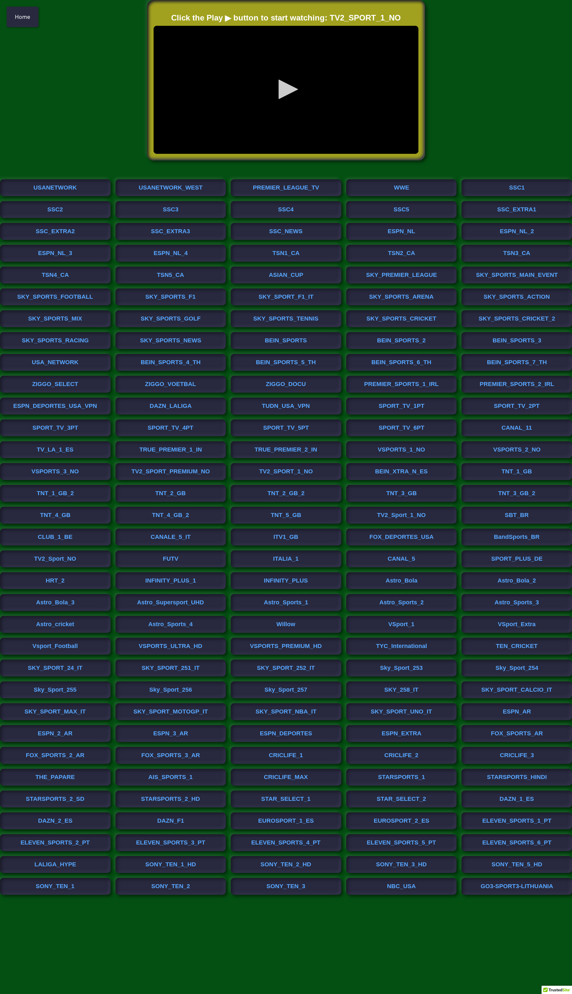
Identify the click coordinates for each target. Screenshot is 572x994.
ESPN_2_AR (55, 733)
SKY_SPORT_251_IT (171, 668)
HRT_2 (55, 580)
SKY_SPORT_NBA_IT (286, 711)
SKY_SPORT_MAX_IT (55, 711)
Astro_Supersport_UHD (170, 602)
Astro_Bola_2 (517, 580)
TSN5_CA (170, 275)
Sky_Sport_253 (401, 668)
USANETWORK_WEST (171, 187)
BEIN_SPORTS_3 (517, 340)
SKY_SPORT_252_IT (286, 668)
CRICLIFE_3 (517, 755)
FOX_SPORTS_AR (517, 733)
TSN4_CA (55, 275)
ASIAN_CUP (286, 275)
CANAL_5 (401, 558)
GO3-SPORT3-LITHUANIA (517, 886)
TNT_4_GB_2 (170, 515)
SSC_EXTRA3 (170, 231)
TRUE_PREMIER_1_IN (170, 449)
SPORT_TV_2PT (517, 406)
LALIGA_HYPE (55, 864)
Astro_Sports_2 (401, 602)
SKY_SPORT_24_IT (55, 668)
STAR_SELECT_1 (285, 799)
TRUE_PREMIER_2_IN (286, 449)
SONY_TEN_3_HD (401, 864)
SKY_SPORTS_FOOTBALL (55, 296)
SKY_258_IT (401, 689)
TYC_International (401, 646)
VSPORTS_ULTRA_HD (170, 646)
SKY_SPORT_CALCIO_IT (516, 689)
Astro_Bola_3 (55, 602)
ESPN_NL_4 (171, 253)
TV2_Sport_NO (55, 558)
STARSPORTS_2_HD (170, 799)
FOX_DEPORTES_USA (401, 537)
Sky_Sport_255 (55, 689)
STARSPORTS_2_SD (55, 799)
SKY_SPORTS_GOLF (171, 318)
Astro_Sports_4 (170, 624)
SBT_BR (517, 515)
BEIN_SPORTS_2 (401, 340)
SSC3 (170, 209)
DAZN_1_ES (517, 799)
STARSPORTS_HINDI (517, 777)
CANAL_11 (516, 427)
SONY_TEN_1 (55, 886)
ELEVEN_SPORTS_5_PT (401, 842)
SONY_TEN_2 (170, 886)
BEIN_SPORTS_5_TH (286, 362)
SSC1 (517, 187)
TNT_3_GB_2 (516, 493)
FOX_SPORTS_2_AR (55, 755)
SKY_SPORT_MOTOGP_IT (170, 711)
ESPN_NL (401, 231)
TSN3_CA (516, 253)
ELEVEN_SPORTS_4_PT (285, 842)
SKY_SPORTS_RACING (55, 340)
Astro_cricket (55, 624)
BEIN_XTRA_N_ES (401, 471)
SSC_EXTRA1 (516, 209)
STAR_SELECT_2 (401, 799)
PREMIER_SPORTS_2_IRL (517, 384)
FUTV (170, 558)
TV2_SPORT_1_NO (286, 471)
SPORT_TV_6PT (401, 427)
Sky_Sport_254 (517, 668)
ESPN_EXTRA (401, 733)
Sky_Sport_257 (285, 689)
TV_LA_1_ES (55, 449)
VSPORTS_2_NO (517, 449)
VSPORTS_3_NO (55, 471)
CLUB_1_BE (55, 537)
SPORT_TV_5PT (286, 427)
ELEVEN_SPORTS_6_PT (516, 842)
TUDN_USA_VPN (286, 406)
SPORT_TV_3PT (55, 427)
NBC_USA (401, 886)
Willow (285, 624)
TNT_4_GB (55, 515)
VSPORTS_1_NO (401, 449)
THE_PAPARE (55, 777)
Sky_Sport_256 (170, 689)
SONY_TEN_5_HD (517, 864)
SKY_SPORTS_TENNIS (285, 318)
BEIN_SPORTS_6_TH (401, 362)
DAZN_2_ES (55, 820)
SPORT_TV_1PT (401, 406)
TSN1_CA (286, 253)
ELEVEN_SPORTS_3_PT (170, 842)
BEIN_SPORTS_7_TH (517, 362)
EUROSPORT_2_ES (401, 820)
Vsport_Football (55, 646)
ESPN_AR (517, 711)
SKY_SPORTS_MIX (55, 318)
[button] (286, 89)
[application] (286, 90)
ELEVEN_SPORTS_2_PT (55, 842)
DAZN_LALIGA (171, 406)
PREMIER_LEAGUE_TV (286, 187)
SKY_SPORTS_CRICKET (401, 318)
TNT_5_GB (286, 515)
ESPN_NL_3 (55, 253)
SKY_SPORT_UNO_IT (401, 711)
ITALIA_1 (286, 558)
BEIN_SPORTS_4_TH (171, 362)
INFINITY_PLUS (286, 580)
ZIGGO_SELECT (55, 384)
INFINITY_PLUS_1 (170, 580)
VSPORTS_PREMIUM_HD (286, 646)
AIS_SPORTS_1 (170, 777)
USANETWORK (55, 187)
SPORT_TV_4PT (170, 427)
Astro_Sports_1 (286, 602)
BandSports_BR (517, 537)
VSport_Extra (517, 624)
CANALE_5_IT (171, 537)
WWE (401, 187)
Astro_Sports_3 (517, 602)
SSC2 (55, 209)
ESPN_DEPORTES (286, 733)
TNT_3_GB (401, 493)
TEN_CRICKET (517, 646)
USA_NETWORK (55, 362)
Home (22, 17)
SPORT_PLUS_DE (517, 558)
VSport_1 (401, 624)
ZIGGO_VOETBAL (170, 384)
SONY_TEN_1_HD (170, 864)
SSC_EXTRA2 (55, 231)
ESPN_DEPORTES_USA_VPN (55, 406)
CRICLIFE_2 (401, 755)
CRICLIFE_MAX (286, 777)
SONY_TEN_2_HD (286, 864)
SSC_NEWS (286, 231)
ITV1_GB (285, 537)
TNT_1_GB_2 (55, 493)
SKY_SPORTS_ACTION (517, 296)
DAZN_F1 (170, 820)
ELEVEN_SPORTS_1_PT (516, 820)
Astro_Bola (401, 580)
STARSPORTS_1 (401, 777)
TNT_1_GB (516, 471)
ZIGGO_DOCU (286, 384)
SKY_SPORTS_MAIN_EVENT (517, 275)
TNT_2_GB (170, 493)
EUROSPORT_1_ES (286, 820)
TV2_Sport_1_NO (401, 515)
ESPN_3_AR (170, 733)
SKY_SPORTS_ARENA (401, 296)
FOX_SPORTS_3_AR (170, 755)
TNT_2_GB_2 (286, 493)
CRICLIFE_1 (286, 755)
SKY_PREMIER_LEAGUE (401, 275)
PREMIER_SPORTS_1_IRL (401, 384)
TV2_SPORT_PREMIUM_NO (170, 471)
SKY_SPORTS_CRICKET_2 (517, 318)
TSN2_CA (401, 253)
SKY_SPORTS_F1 (170, 296)
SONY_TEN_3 (285, 886)
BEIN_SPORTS (286, 340)
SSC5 (401, 209)
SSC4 (286, 209)
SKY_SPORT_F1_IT (286, 296)
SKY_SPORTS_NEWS (170, 340)
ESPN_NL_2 (517, 231)
